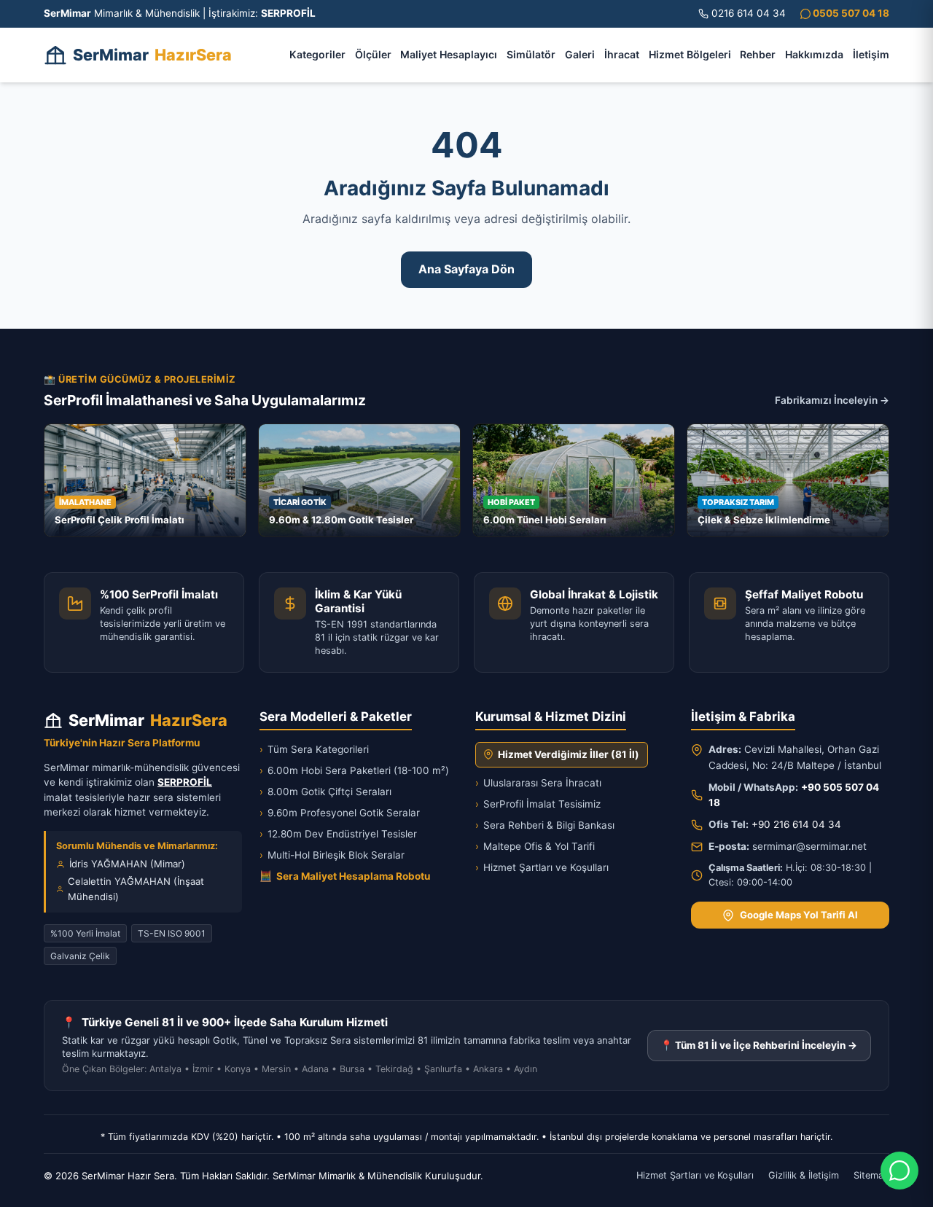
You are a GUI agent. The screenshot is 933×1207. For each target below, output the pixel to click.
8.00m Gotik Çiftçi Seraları (325, 791)
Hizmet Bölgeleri (690, 54)
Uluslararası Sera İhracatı (538, 783)
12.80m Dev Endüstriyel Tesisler (338, 834)
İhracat (621, 54)
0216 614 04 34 (748, 13)
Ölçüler (373, 54)
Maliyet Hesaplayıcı (448, 54)
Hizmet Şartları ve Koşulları (542, 867)
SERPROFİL (184, 782)
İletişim (871, 54)
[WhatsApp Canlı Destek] (899, 1171)
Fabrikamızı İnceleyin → (832, 400)
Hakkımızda (814, 54)
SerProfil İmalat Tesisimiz (538, 804)
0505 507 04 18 (850, 13)
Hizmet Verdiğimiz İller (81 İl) (568, 754)
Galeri (580, 54)
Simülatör (531, 54)
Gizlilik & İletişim (803, 1175)
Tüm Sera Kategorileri (314, 749)
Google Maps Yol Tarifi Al (799, 915)
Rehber (758, 54)
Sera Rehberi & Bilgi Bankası (544, 825)
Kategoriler (317, 54)
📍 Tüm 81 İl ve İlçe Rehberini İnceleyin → (758, 1045)
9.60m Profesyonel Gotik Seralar (339, 813)
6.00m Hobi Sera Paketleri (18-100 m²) (354, 770)
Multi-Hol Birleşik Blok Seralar (332, 855)
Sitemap (871, 1175)
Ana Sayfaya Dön (466, 269)
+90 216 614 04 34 (796, 824)
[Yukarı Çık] (32, 1186)
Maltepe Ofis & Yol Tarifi (535, 846)
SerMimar (152, 54)
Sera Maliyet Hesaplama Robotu (344, 876)
